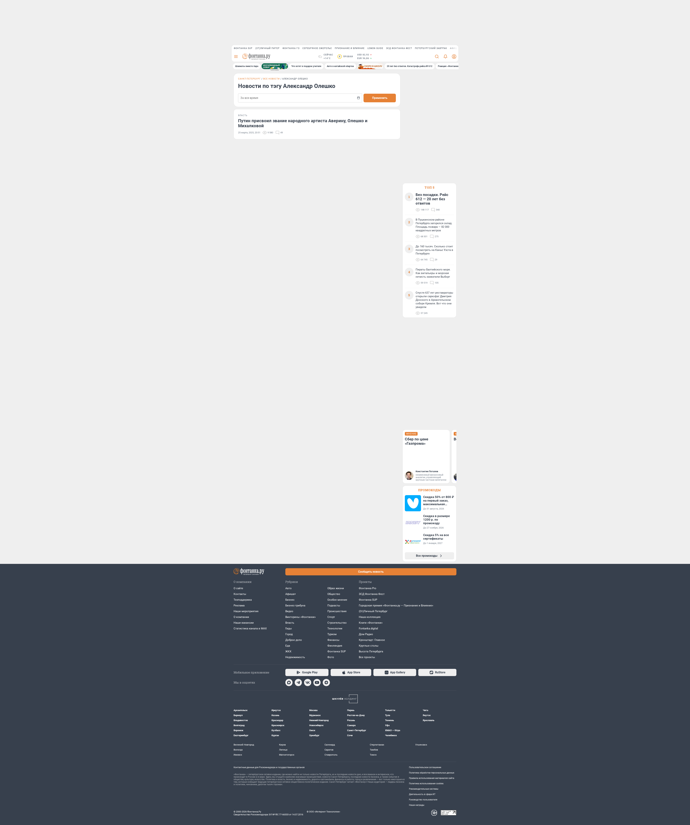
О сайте (238, 588)
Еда (287, 645)
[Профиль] (454, 57)
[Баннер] (274, 66)
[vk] (307, 682)
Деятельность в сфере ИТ (422, 794)
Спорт (331, 617)
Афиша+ (290, 594)
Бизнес (290, 599)
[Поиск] (437, 57)
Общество (333, 594)
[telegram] (298, 682)
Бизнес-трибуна (295, 605)
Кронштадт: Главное (372, 640)
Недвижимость (295, 657)
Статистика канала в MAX (250, 628)
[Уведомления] (445, 57)
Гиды (288, 628)
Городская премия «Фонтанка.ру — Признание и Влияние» (396, 605)
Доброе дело (293, 640)
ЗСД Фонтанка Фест (399, 48)
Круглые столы (368, 645)
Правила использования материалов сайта (431, 778)
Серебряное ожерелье (317, 48)
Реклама (239, 605)
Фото (330, 657)
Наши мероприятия (246, 611)
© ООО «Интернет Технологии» (323, 811)
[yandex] (326, 682)
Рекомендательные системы (423, 789)
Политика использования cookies (426, 783)
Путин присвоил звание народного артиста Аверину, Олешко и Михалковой (302, 123)
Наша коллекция (369, 617)
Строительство (337, 622)
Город (289, 634)
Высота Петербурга (371, 651)
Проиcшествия (336, 611)
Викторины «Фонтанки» (300, 617)
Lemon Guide (375, 48)
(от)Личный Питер (267, 48)
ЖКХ (288, 651)
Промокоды (429, 490)
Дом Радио (366, 634)
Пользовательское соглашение (425, 767)
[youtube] (317, 682)
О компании (241, 617)
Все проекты (367, 657)
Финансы (333, 640)
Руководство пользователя (423, 799)
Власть (289, 622)
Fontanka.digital (368, 628)
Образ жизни (335, 588)
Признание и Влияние (350, 48)
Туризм (332, 634)
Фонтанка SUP (243, 48)
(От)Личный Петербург (373, 611)
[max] (289, 682)
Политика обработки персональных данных (431, 773)
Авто (288, 588)
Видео (289, 611)
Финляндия (334, 645)
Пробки (346, 56)
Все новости (271, 79)
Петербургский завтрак (431, 48)
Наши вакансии (244, 622)
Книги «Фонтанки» (371, 622)
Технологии (334, 628)
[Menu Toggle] (236, 57)
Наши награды (416, 805)
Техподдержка (243, 599)
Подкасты (333, 605)
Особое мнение (337, 599)
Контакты (240, 594)
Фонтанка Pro (367, 588)
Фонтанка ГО (291, 48)
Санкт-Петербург (249, 79)
